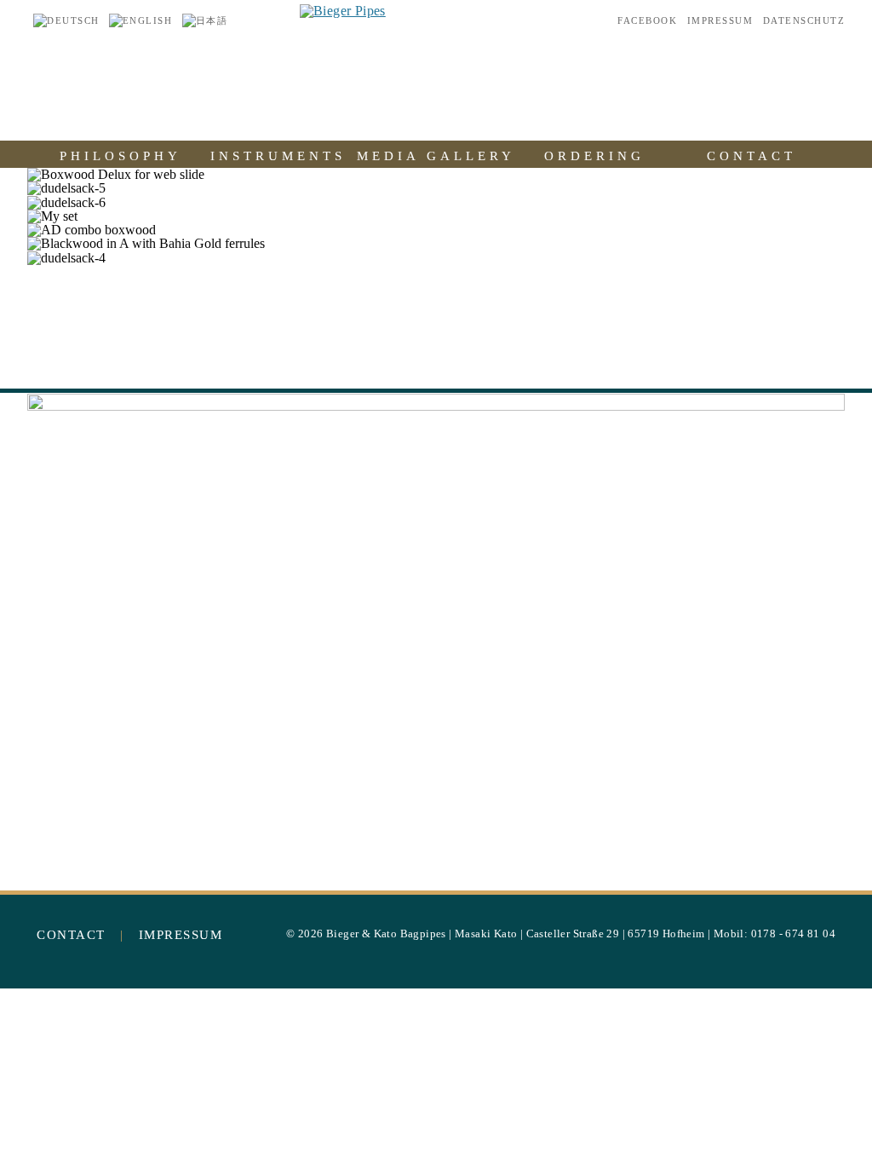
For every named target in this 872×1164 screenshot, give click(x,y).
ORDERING (594, 155)
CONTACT (751, 155)
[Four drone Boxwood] (436, 633)
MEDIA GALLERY (436, 155)
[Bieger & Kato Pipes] (343, 11)
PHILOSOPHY (120, 155)
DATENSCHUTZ (804, 21)
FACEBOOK (647, 21)
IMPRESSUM (720, 21)
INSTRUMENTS (278, 155)
